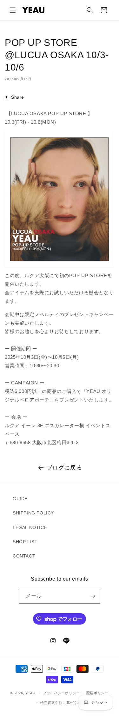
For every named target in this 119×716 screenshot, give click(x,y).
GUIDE (20, 498)
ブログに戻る (64, 467)
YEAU (30, 693)
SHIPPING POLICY (33, 512)
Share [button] (17, 97)
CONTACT (24, 555)
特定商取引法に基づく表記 (62, 703)
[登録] (93, 596)
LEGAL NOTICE (30, 527)
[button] (13, 10)
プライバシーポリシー (61, 693)
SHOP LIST (25, 541)
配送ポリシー (97, 693)
